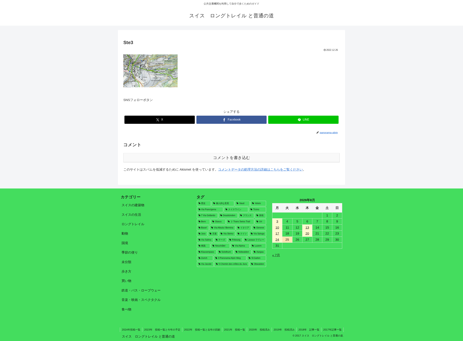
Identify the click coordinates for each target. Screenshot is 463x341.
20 (307, 233)
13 (307, 227)
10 (277, 227)
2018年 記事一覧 (308, 329)
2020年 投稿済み (259, 329)
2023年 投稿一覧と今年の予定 (162, 329)
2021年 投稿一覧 (234, 329)
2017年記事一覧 (332, 329)
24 (277, 239)
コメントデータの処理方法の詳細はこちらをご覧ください (260, 169)
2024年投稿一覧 (131, 329)
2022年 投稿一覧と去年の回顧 (202, 329)
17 (277, 233)
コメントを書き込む (231, 157)
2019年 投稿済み (284, 329)
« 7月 (276, 255)
